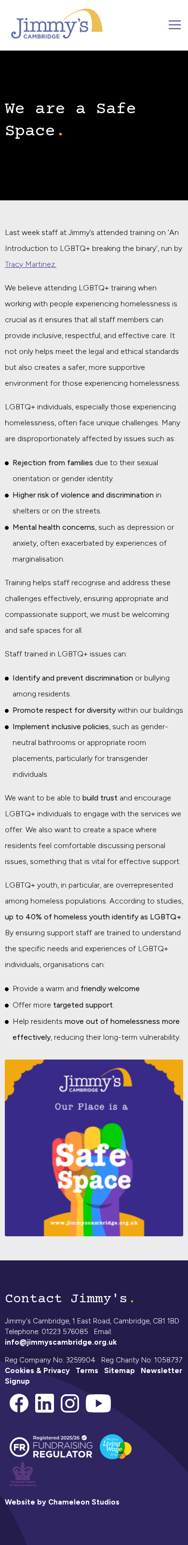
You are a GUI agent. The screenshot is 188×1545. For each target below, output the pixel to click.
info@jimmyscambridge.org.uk (61, 1342)
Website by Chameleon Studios (62, 1502)
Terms (87, 1370)
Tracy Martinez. (30, 264)
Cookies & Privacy (37, 1370)
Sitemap (119, 1370)
